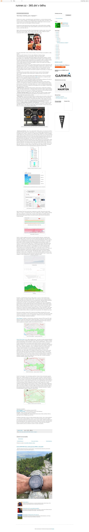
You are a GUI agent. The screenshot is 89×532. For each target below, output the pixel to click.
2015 (57, 48)
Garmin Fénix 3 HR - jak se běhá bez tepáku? (31, 508)
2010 (57, 55)
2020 (57, 35)
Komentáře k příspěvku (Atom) (29, 443)
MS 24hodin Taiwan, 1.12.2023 (61, 98)
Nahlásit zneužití (58, 62)
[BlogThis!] (28, 430)
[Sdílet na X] (29, 430)
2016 (57, 46)
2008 (57, 57)
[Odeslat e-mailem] (27, 430)
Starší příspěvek (49, 441)
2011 (57, 54)
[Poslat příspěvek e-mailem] (25, 430)
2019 (57, 37)
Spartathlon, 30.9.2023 (60, 96)
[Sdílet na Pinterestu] (32, 430)
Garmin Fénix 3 (25, 502)
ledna (58, 41)
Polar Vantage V (20, 318)
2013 (57, 51)
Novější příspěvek (20, 441)
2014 (57, 49)
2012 (57, 52)
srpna (58, 38)
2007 (57, 58)
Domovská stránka (34, 441)
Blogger (52, 528)
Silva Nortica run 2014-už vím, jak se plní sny (31, 514)
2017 (57, 45)
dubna (58, 39)
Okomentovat (20, 438)
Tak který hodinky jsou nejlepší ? (62, 42)
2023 (57, 32)
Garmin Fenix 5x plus (21, 339)
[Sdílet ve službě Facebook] (30, 430)
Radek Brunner (65, 23)
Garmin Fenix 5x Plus (21, 411)
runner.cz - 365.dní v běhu (31, 5)
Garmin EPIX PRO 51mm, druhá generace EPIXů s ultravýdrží (30, 446)
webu (37, 76)
